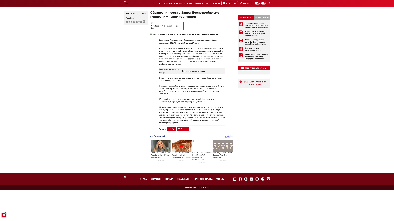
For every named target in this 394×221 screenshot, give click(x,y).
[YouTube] (234, 179)
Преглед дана (165, 3)
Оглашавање (183, 179)
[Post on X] (137, 22)
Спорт (208, 3)
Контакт (169, 179)
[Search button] (269, 3)
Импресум (156, 179)
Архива (216, 3)
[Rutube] (257, 179)
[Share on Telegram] (134, 22)
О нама (143, 179)
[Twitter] (251, 179)
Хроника (188, 3)
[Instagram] (245, 179)
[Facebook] (240, 179)
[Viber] (268, 179)
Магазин (199, 3)
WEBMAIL (220, 179)
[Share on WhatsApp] (140, 22)
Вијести (178, 3)
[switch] (257, 3)
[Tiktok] (262, 179)
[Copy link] (127, 22)
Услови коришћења (203, 179)
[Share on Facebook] (130, 22)
